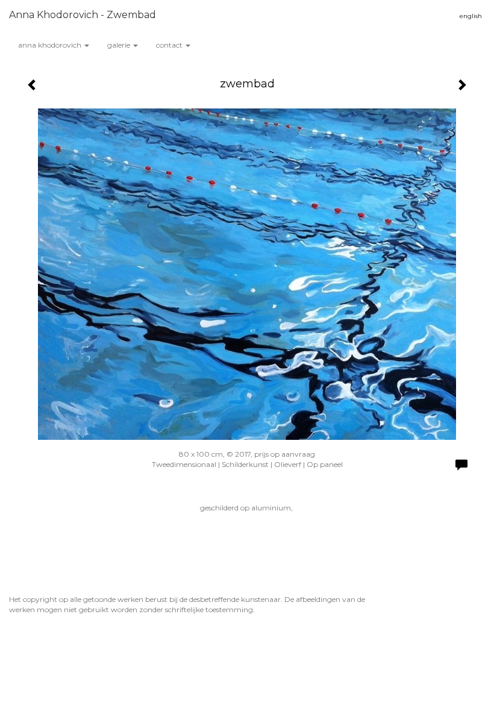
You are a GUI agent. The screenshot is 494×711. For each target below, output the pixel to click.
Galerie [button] (119, 44)
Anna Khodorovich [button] (50, 44)
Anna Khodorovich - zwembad (82, 14)
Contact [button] (170, 44)
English (471, 16)
